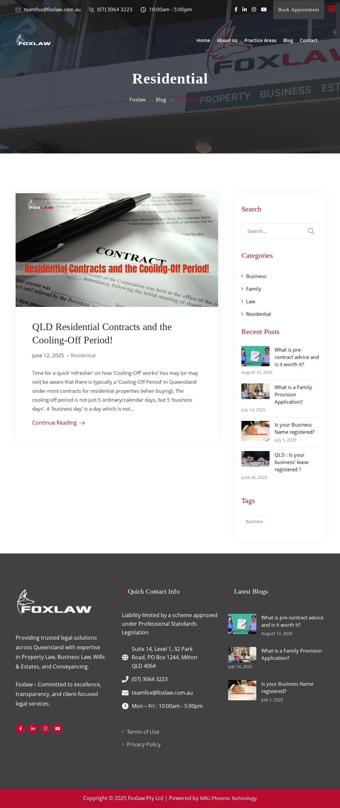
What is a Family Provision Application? (293, 394)
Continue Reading (54, 422)
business (254, 521)
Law (250, 301)
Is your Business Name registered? (294, 428)
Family (253, 288)
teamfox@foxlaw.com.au (162, 692)
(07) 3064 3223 (150, 679)
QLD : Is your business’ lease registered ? (291, 462)
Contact (309, 40)
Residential (83, 355)
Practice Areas (260, 40)
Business (256, 276)
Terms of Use (143, 731)
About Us (227, 40)
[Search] (311, 231)
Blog (288, 40)
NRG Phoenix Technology (228, 798)
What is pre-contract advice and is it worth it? (297, 357)
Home (203, 40)
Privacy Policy (144, 744)
